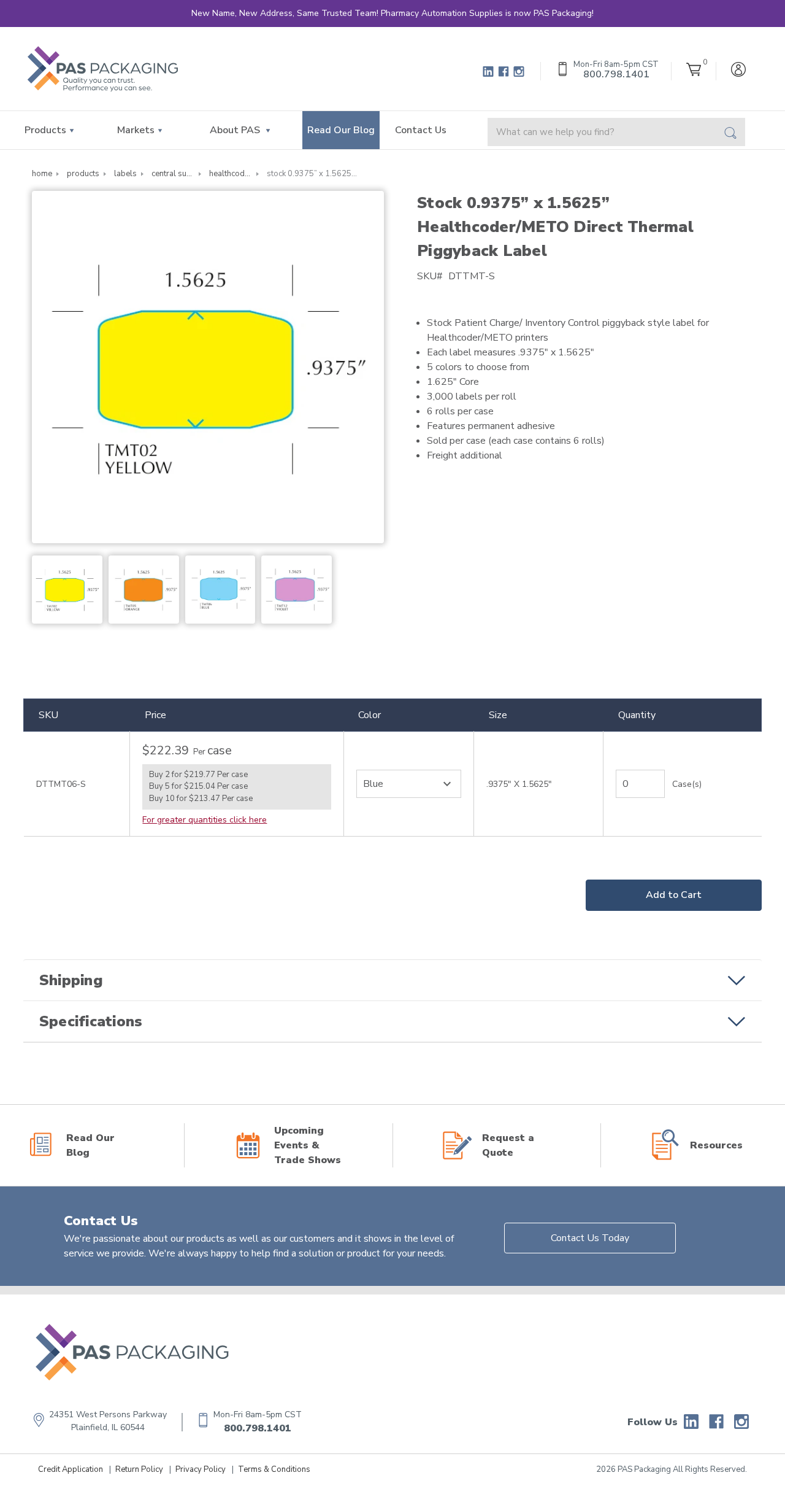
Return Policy (139, 1469)
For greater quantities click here (204, 820)
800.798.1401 (257, 1428)
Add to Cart (674, 895)
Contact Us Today (590, 1238)
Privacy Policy (200, 1469)
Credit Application (70, 1469)
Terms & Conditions (274, 1469)
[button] (392, 980)
